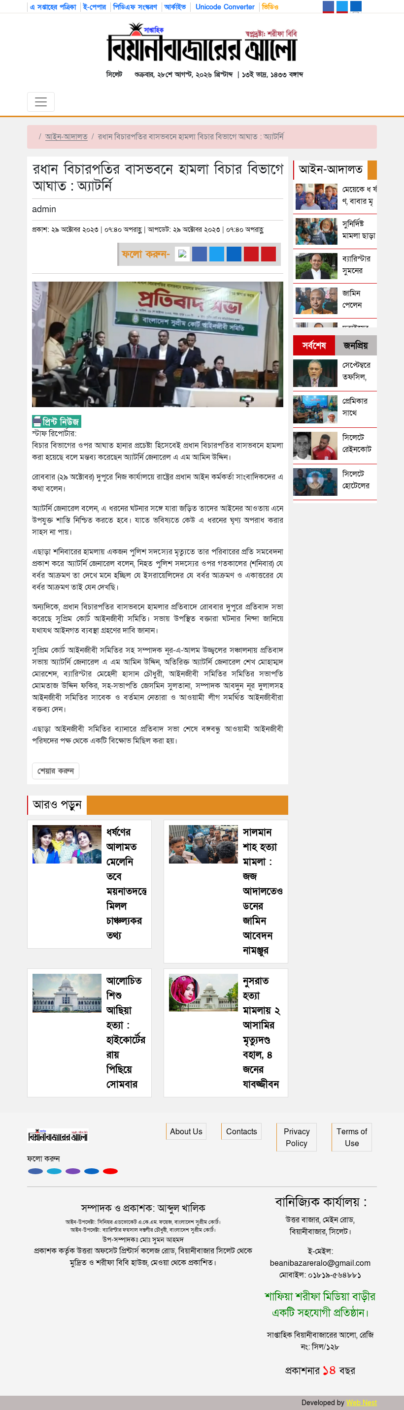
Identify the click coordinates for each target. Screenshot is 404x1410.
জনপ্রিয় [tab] (356, 346)
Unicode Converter (224, 7)
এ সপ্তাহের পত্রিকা (53, 7)
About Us (186, 1131)
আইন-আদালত (66, 136)
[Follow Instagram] (54, 1171)
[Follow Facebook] (35, 1171)
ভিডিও (270, 7)
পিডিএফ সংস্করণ (135, 7)
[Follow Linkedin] (91, 1171)
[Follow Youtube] (110, 1171)
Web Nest (361, 1403)
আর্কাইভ (175, 7)
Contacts (241, 1131)
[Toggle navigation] (41, 102)
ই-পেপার (94, 7)
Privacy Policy (297, 1137)
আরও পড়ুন (57, 804)
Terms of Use (352, 1137)
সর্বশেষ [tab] (314, 346)
